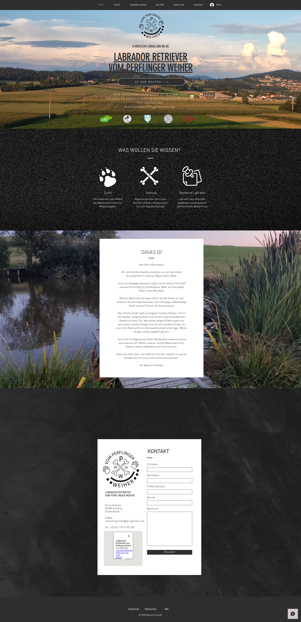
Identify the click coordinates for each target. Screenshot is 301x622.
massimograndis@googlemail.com (124, 521)
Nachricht (152, 509)
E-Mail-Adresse (155, 486)
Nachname (153, 475)
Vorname (152, 464)
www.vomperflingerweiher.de (150, 107)
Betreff (151, 498)
